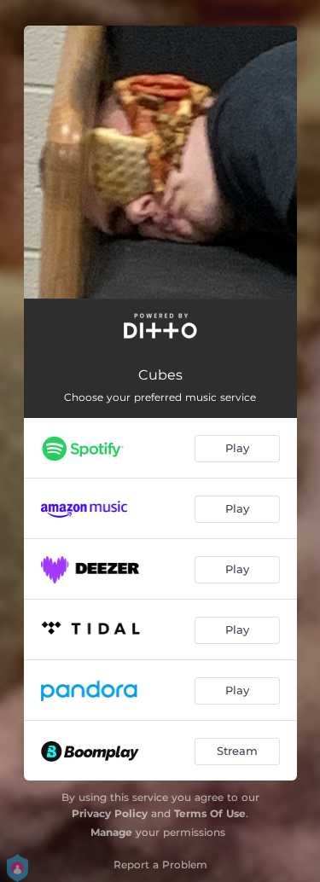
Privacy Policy (110, 813)
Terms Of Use (210, 813)
